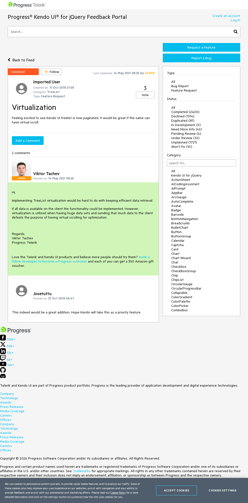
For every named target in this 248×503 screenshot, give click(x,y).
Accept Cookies (176, 490)
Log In (235, 20)
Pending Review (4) (186, 133)
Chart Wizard (181, 258)
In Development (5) (186, 125)
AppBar (177, 193)
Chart (175, 253)
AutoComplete (182, 201)
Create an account (226, 16)
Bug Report (180, 86)
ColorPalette (180, 301)
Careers (6, 415)
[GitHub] (3, 371)
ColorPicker (180, 306)
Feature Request (184, 90)
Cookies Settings (222, 490)
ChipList (177, 279)
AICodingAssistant (185, 184)
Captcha (177, 245)
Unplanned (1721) (184, 142)
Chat (174, 262)
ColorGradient (181, 297)
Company (7, 393)
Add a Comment (28, 140)
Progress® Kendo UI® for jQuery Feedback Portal (67, 16)
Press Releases (11, 406)
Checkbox (178, 266)
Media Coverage (12, 411)
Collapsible (179, 292)
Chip (174, 275)
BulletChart (179, 227)
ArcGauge (178, 197)
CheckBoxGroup (183, 271)
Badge (176, 210)
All (173, 81)
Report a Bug (201, 58)
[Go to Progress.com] (15, 332)
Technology (9, 398)
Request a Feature (201, 47)
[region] (124, 490)
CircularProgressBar (186, 288)
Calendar (178, 240)
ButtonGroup (181, 236)
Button (176, 232)
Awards (5, 402)
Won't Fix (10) (181, 146)
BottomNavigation (184, 219)
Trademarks (82, 471)
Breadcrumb (180, 223)
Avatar (176, 206)
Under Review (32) (185, 138)
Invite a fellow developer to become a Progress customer (81, 259)
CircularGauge (182, 284)
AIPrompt (178, 188)
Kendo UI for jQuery (186, 175)
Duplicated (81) (182, 120)
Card (174, 249)
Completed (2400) (185, 112)
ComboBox (179, 310)
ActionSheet (180, 179)
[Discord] (3, 377)
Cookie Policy (118, 492)
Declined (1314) (182, 116)
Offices (5, 420)
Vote (145, 95)
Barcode (177, 214)
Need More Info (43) (186, 129)
